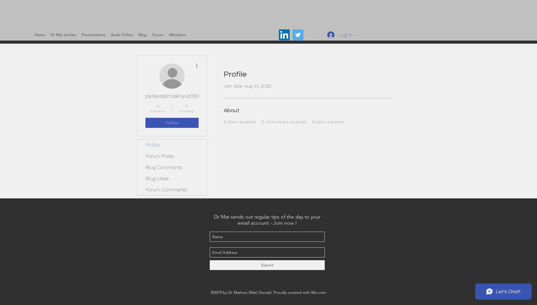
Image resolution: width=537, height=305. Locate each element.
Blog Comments (164, 167)
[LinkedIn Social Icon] (284, 34)
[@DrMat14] (298, 34)
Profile (153, 145)
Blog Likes (157, 178)
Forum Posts (160, 156)
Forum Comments (166, 190)
